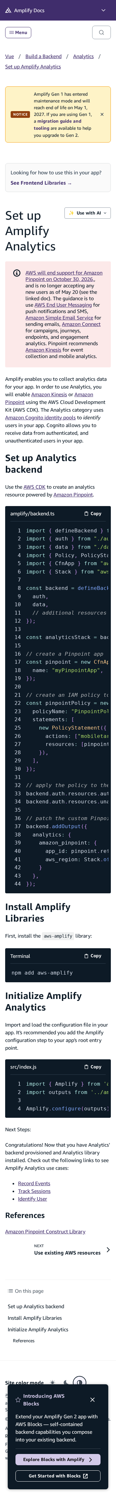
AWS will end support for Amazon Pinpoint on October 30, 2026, (63, 275)
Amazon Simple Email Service (59, 317)
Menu (21, 32)
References (25, 1215)
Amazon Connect (81, 324)
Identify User (32, 1198)
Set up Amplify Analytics (33, 66)
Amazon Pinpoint (73, 494)
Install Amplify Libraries (38, 912)
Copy (98, 515)
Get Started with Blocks (55, 1476)
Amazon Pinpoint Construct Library (45, 1231)
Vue (9, 56)
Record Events (34, 1183)
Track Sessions (34, 1191)
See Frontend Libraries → (41, 182)
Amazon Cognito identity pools (40, 417)
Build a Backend (43, 56)
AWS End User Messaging (63, 305)
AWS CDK (34, 487)
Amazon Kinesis (43, 349)
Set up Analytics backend (40, 463)
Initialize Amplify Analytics (43, 1001)
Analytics (83, 56)
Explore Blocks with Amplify (53, 1459)
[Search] (101, 32)
